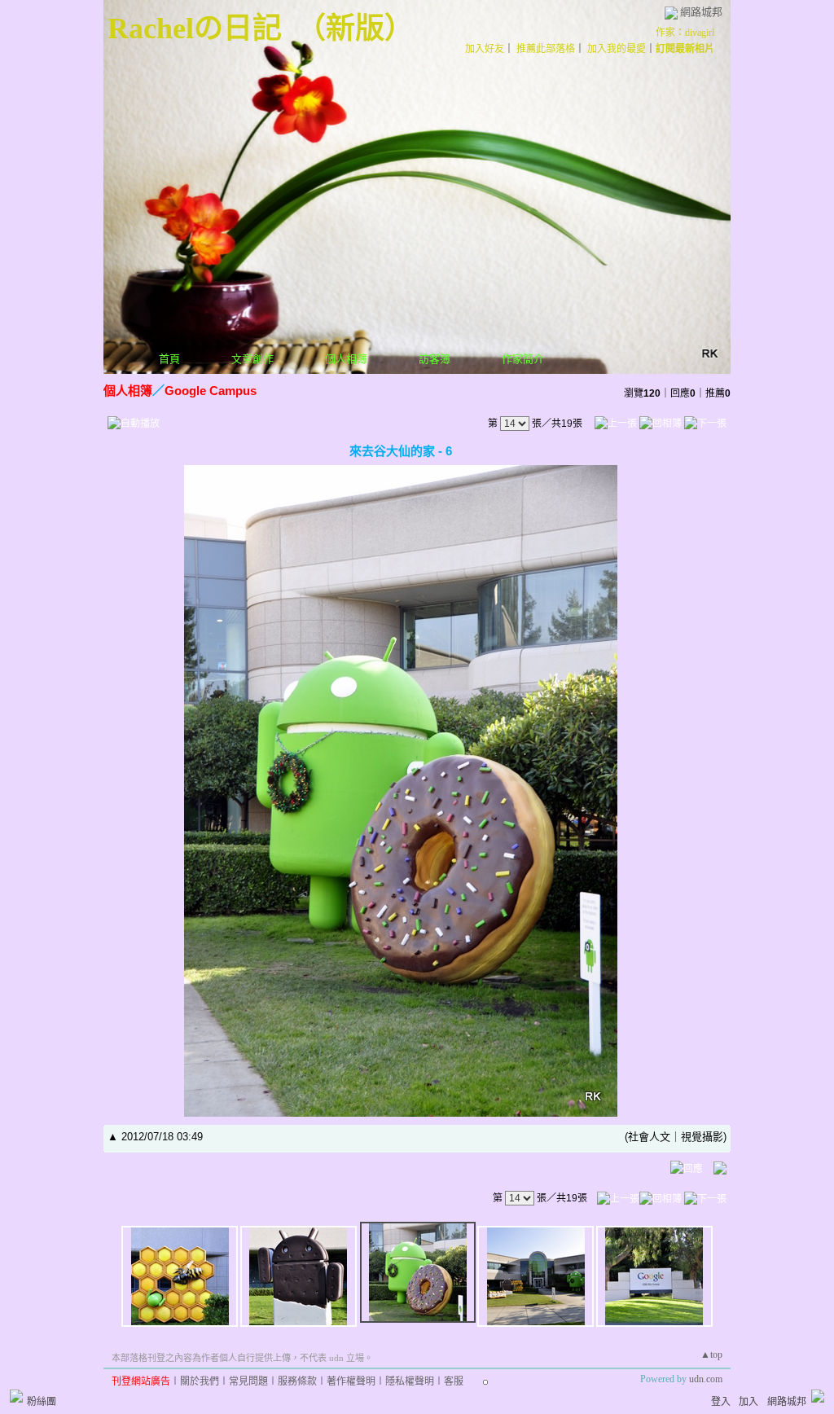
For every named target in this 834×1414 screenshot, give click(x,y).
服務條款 (297, 1381)
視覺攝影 (702, 1137)
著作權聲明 (351, 1381)
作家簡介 (523, 359)
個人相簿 (346, 359)
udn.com (705, 1379)
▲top (711, 1354)
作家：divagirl (685, 32)
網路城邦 (701, 12)
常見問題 (248, 1381)
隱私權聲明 (409, 1381)
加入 (748, 1401)
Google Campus (211, 390)
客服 (453, 1381)
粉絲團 (41, 1401)
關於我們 (199, 1381)
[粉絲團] (16, 1396)
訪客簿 (434, 359)
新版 (355, 28)
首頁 (169, 359)
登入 (721, 1401)
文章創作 (252, 359)
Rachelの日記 (195, 28)
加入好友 (484, 49)
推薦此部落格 (545, 49)
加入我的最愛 (616, 49)
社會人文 (649, 1137)
